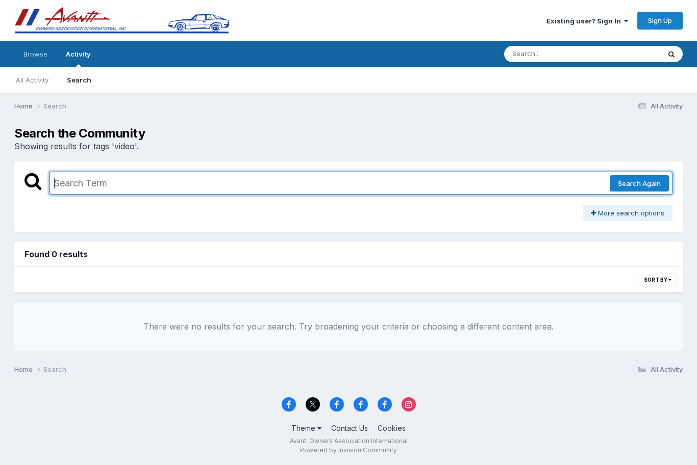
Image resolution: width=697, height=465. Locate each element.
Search (79, 80)
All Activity (32, 80)
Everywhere (628, 54)
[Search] (671, 54)
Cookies (392, 428)
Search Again (639, 183)
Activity (78, 54)
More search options (630, 213)
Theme (304, 428)
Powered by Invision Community (348, 450)
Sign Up (660, 20)
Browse (35, 54)
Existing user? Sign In (585, 21)
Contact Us (349, 428)
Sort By (656, 280)
